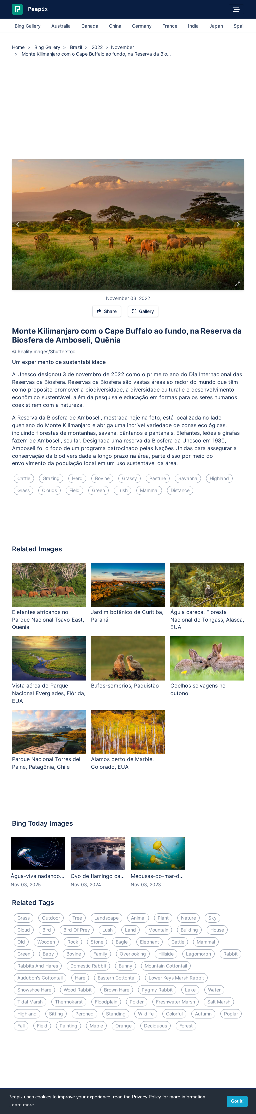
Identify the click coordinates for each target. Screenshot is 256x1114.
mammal (149, 490)
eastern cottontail (117, 977)
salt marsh (218, 1001)
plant (163, 918)
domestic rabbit (88, 966)
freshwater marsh (175, 1001)
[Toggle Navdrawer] (236, 9)
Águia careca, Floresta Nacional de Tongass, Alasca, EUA (207, 620)
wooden (46, 942)
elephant (149, 942)
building (189, 930)
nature (188, 918)
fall (21, 1025)
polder (137, 1001)
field (74, 490)
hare (80, 977)
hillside (166, 954)
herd (77, 478)
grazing (51, 478)
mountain (158, 930)
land (130, 930)
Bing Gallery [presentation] (28, 26)
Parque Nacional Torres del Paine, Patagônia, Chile (46, 763)
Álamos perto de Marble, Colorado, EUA (122, 763)
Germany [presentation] (142, 26)
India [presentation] (193, 26)
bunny (125, 966)
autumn (203, 1013)
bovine (102, 478)
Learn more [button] (21, 1104)
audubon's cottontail (40, 977)
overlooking (133, 954)
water (214, 989)
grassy (129, 478)
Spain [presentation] (240, 26)
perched (84, 1013)
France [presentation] (169, 26)
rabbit (230, 954)
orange (123, 1025)
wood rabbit (78, 989)
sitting (56, 1013)
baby (48, 954)
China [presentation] (115, 26)
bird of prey (76, 930)
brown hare (116, 989)
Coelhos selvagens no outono (198, 689)
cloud (23, 930)
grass (23, 490)
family (100, 954)
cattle (23, 478)
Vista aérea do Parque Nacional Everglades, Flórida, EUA (48, 693)
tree (77, 918)
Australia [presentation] (61, 26)
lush (122, 490)
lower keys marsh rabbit (176, 977)
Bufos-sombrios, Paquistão (125, 685)
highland (219, 478)
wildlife (146, 1013)
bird (46, 930)
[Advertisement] (128, 109)
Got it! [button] (237, 1101)
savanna (187, 478)
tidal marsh (30, 1001)
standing (116, 1013)
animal (138, 918)
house (217, 930)
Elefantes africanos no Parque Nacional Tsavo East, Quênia (48, 620)
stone (97, 942)
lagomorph (198, 954)
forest (186, 1025)
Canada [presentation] (89, 26)
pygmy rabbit (157, 989)
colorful (174, 1013)
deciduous (155, 1025)
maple (96, 1025)
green (98, 490)
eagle (122, 942)
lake (190, 989)
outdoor (51, 918)
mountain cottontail (166, 966)
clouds (49, 490)
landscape (106, 918)
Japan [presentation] (216, 26)
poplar (231, 1013)
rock (72, 942)
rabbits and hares (37, 966)
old (21, 942)
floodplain (106, 1001)
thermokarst (69, 1001)
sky (212, 918)
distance (180, 490)
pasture (157, 478)
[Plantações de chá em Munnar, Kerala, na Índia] (18, 224)
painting (68, 1025)
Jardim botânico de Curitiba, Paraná (127, 616)
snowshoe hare (34, 989)
